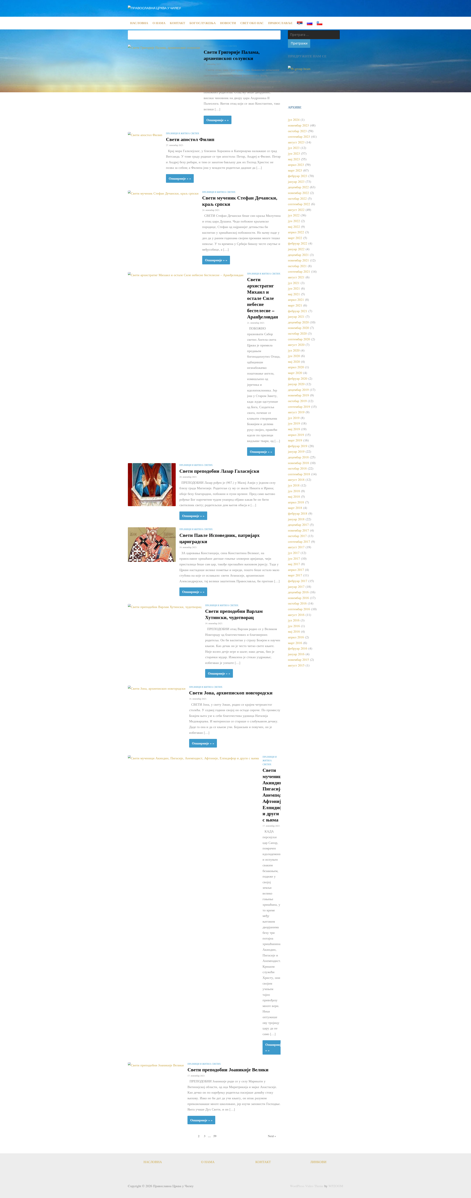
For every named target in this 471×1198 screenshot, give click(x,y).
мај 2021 (294, 294)
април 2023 (296, 164)
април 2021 (296, 299)
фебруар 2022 (297, 243)
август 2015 (296, 665)
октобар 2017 (297, 536)
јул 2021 (294, 283)
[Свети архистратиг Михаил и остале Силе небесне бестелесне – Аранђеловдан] (185, 274)
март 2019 (295, 440)
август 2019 (296, 412)
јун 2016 (294, 626)
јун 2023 (294, 153)
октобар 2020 (297, 333)
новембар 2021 (298, 260)
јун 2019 (294, 423)
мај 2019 (294, 429)
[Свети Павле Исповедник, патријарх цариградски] (152, 544)
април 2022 (296, 232)
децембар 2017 (298, 524)
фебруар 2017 (297, 581)
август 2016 (296, 614)
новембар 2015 (298, 659)
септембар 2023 (299, 136)
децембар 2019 (298, 389)
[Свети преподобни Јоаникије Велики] (156, 1064)
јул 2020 (294, 350)
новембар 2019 (298, 395)
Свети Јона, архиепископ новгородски (230, 692)
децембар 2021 (298, 254)
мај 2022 (294, 226)
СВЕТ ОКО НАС (252, 23)
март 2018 (295, 507)
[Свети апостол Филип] (145, 134)
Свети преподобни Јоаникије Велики (227, 1069)
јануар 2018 (296, 519)
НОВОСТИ (228, 23)
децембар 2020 (298, 322)
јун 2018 (294, 491)
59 (214, 1136)
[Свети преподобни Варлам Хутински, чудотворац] (164, 606)
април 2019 (296, 434)
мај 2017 (294, 564)
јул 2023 (294, 147)
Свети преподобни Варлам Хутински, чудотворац (234, 614)
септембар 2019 (299, 406)
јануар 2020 (296, 384)
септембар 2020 (299, 339)
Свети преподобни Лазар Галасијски (219, 470)
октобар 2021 (297, 266)
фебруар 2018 (297, 513)
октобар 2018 (297, 468)
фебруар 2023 (297, 176)
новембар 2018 (298, 463)
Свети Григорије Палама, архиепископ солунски (232, 55)
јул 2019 (294, 418)
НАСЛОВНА (139, 23)
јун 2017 (294, 558)
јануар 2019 (296, 451)
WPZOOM (335, 1186)
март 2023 (295, 170)
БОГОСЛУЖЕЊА (203, 23)
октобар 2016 (297, 603)
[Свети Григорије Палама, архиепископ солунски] (164, 47)
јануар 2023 (296, 181)
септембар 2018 (299, 474)
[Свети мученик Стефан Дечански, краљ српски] (163, 193)
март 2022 (295, 238)
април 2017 (296, 569)
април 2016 (296, 637)
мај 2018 (294, 496)
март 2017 (295, 575)
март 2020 (295, 372)
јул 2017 (294, 552)
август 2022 (296, 209)
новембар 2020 (298, 327)
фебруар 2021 (297, 311)
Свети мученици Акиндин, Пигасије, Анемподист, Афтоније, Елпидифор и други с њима (276, 794)
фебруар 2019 (297, 446)
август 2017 (296, 547)
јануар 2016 (296, 654)
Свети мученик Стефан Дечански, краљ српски (239, 200)
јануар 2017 (296, 586)
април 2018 (296, 502)
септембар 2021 (299, 271)
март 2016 (295, 643)
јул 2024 (294, 119)
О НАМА (159, 23)
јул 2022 (294, 215)
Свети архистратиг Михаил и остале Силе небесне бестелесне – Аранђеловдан (262, 298)
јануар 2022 (296, 249)
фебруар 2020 (297, 378)
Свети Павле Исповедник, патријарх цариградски (219, 538)
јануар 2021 (296, 316)
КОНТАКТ (177, 23)
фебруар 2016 (297, 648)
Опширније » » (217, 119)
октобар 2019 (297, 401)
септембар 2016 (299, 609)
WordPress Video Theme (306, 1186)
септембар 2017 (299, 541)
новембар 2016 (298, 598)
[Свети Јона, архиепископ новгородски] (156, 688)
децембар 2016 (298, 592)
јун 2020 (294, 356)
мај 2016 (294, 631)
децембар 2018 (298, 457)
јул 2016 (294, 620)
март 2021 (295, 305)
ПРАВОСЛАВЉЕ (280, 23)
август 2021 (296, 277)
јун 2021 (294, 288)
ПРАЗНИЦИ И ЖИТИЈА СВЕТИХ (220, 45)
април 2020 (296, 367)
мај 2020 (294, 361)
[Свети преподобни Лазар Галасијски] (152, 484)
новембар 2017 (298, 530)
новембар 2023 (298, 125)
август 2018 (296, 479)
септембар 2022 (299, 204)
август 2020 (296, 344)
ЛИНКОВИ (318, 1162)
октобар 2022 (297, 198)
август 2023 (296, 142)
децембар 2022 (298, 187)
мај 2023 (294, 159)
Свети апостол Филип (190, 139)
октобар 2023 (297, 131)
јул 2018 (294, 485)
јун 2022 (294, 221)
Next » (272, 1136)
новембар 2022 (298, 192)
